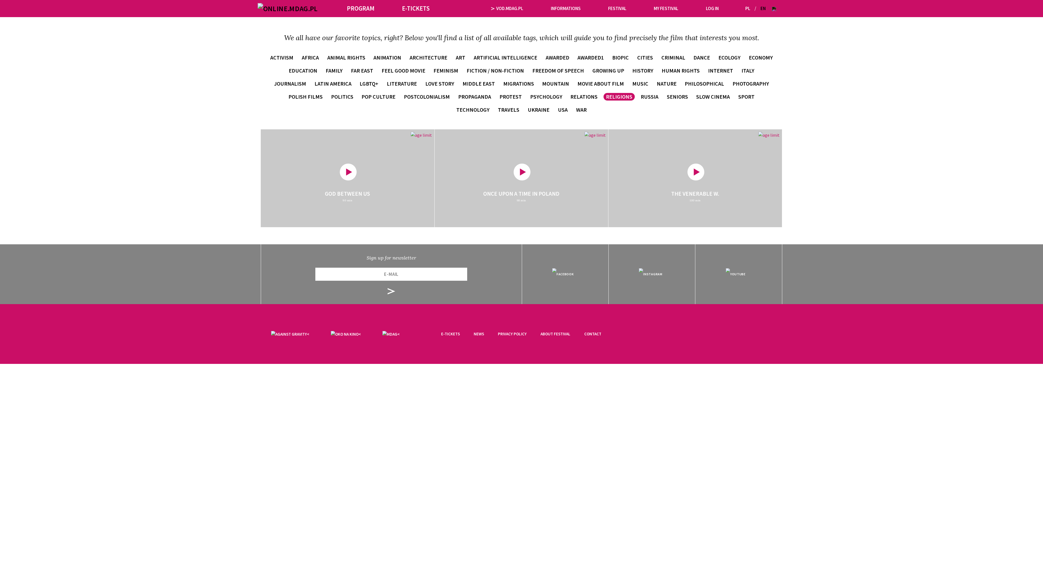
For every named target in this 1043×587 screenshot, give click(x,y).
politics (342, 96)
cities (645, 57)
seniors (677, 96)
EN (763, 8)
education (303, 70)
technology (472, 109)
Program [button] (361, 8)
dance (701, 57)
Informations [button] (566, 8)
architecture (428, 57)
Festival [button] (617, 8)
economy (761, 57)
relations (584, 96)
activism (281, 57)
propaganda (474, 96)
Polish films (305, 96)
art (460, 57)
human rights (681, 70)
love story (439, 83)
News (479, 333)
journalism (290, 83)
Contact (592, 333)
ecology (729, 57)
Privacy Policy (512, 333)
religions (619, 96)
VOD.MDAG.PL (509, 8)
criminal (673, 57)
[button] (774, 8)
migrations (518, 83)
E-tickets (450, 333)
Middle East (479, 83)
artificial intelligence (505, 57)
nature (667, 83)
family (334, 70)
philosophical (704, 83)
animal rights (346, 57)
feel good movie (403, 70)
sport (746, 96)
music (640, 83)
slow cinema (713, 96)
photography (751, 83)
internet (720, 70)
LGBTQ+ (369, 83)
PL (747, 8)
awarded (557, 57)
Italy (748, 70)
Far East (362, 70)
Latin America (333, 83)
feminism (445, 70)
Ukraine (538, 109)
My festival (666, 8)
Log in (712, 8)
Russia (649, 96)
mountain (555, 83)
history (642, 70)
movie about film (600, 83)
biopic (620, 57)
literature (402, 83)
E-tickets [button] (416, 8)
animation (387, 57)
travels (508, 109)
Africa (310, 57)
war (581, 109)
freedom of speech (558, 70)
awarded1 (590, 57)
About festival (555, 333)
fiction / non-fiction (495, 70)
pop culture (378, 96)
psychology (546, 96)
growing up (608, 70)
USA (563, 109)
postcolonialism (427, 96)
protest (510, 96)
